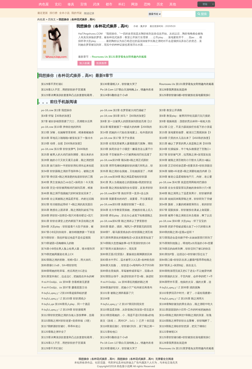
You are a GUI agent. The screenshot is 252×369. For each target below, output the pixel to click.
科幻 (121, 3)
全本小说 (64, 12)
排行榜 (53, 12)
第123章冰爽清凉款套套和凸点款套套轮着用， (68, 95)
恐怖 (147, 3)
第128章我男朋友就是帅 (173, 89)
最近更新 (42, 12)
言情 (83, 3)
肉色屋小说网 (124, 366)
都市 (109, 3)
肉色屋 (44, 3)
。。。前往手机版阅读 (57, 101)
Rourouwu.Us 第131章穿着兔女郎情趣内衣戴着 (119, 56)
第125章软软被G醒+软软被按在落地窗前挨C (184, 95)
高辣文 (52, 19)
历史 (160, 3)
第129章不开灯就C (52, 84)
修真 (71, 3)
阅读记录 (89, 13)
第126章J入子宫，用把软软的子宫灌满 (63, 89)
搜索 (202, 14)
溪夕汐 (143, 26)
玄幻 (58, 3)
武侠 (96, 3)
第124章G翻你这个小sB (114, 95)
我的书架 (76, 12)
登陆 (205, 4)
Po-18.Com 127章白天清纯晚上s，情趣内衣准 (126, 89)
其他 (172, 3)
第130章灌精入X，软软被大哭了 (118, 84)
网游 (134, 3)
